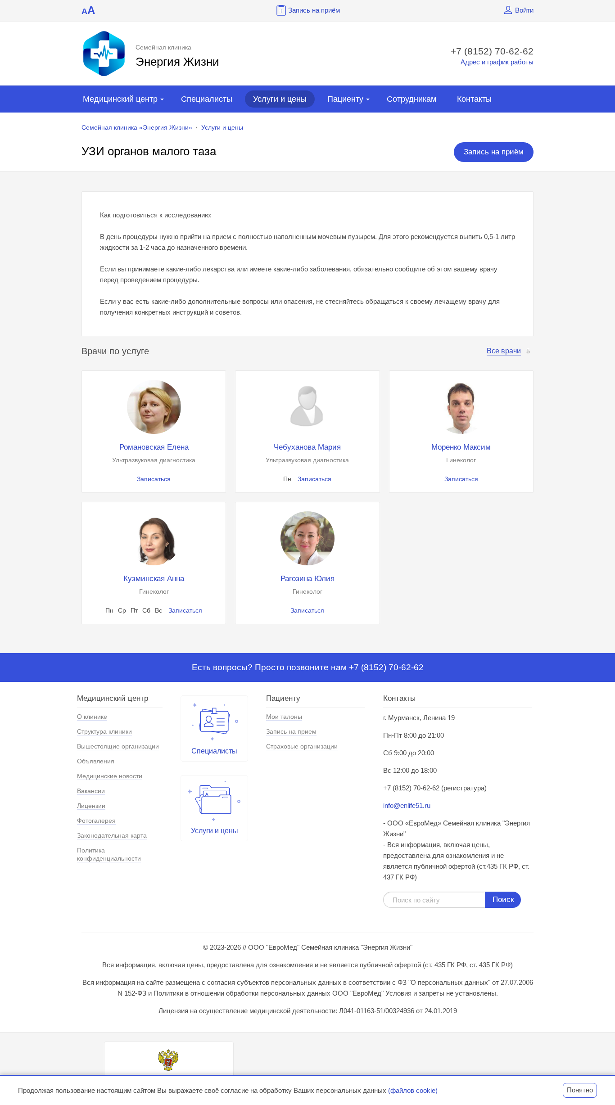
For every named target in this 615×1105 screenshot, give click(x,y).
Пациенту (345, 99)
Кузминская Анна (153, 578)
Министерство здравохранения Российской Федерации (169, 1081)
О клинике (92, 716)
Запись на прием (291, 731)
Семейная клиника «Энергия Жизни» (136, 127)
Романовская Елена (154, 447)
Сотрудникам (411, 99)
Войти (524, 10)
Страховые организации (302, 746)
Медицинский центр (120, 99)
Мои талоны (284, 716)
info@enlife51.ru (406, 805)
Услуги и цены (280, 99)
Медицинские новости (109, 776)
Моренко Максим (461, 447)
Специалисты (206, 99)
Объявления (95, 761)
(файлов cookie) (413, 1090)
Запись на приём (314, 10)
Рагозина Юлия (307, 578)
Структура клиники (104, 731)
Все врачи (504, 351)
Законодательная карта (112, 835)
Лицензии (91, 805)
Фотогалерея (96, 820)
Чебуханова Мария (307, 447)
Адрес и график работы (497, 62)
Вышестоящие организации (118, 746)
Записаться (154, 479)
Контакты (474, 99)
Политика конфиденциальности (109, 854)
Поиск (503, 899)
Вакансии (91, 790)
